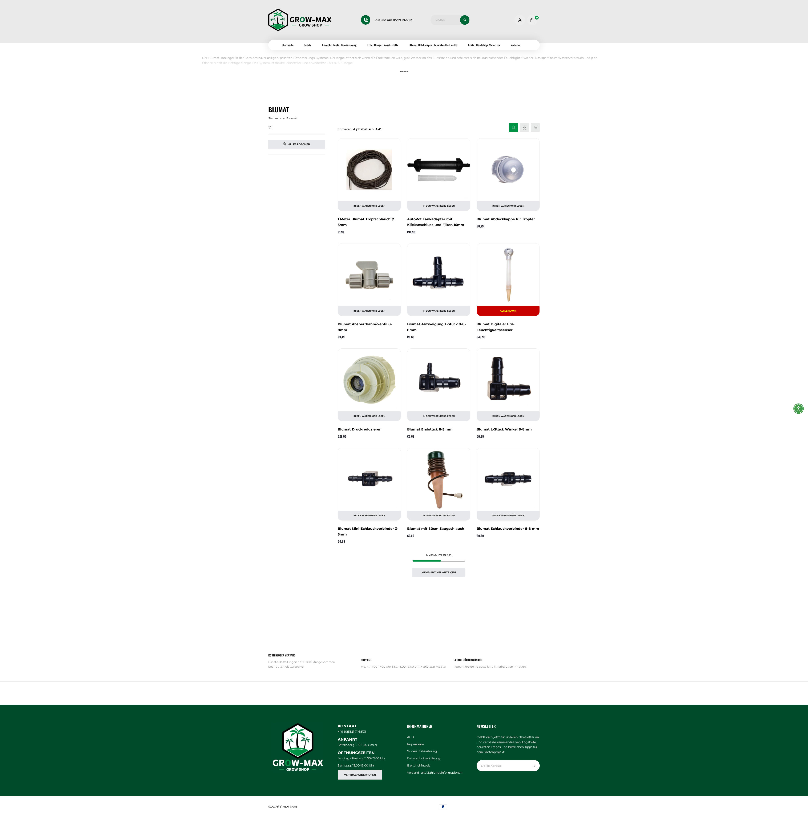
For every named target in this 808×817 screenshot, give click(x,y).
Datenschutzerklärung (423, 758)
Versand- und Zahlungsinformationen (434, 772)
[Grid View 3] (513, 127)
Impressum (415, 744)
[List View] (535, 127)
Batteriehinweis (418, 765)
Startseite (288, 45)
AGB (410, 737)
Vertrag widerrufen (360, 774)
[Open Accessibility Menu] (798, 408)
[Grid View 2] (524, 127)
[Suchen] (464, 20)
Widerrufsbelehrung (422, 751)
